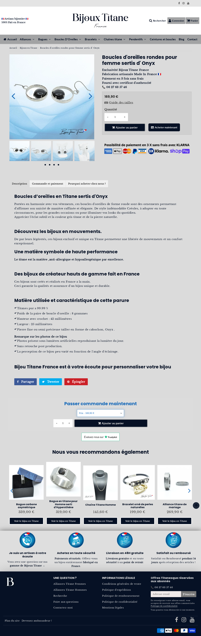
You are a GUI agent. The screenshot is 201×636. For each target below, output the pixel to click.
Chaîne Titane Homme (100, 505)
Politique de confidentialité (120, 601)
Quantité (110, 109)
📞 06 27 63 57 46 (162, 587)
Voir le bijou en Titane (26, 520)
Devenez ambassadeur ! (37, 620)
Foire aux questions (66, 601)
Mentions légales (113, 607)
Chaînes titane (113, 39)
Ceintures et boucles (163, 39)
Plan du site (12, 620)
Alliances (25, 39)
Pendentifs (136, 39)
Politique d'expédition (116, 589)
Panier (194, 20)
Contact (192, 39)
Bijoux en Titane (28, 48)
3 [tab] (54, 165)
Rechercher (159, 20)
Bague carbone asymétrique (26, 506)
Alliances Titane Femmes (69, 583)
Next (90, 96)
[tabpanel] (19, 151)
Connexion (178, 20)
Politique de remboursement (121, 595)
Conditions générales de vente (121, 583)
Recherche (60, 595)
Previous (13, 96)
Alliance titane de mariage (175, 506)
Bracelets (91, 39)
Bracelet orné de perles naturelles (137, 506)
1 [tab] (45, 165)
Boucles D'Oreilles (66, 39)
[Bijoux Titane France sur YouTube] (188, 3)
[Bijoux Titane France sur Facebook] (179, 3)
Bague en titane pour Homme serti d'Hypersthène (63, 504)
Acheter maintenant (166, 127)
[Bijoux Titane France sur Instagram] (184, 3)
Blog (181, 39)
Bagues (42, 39)
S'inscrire (189, 594)
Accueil (12, 39)
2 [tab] (49, 165)
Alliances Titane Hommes (70, 589)
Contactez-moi (63, 607)
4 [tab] (58, 165)
